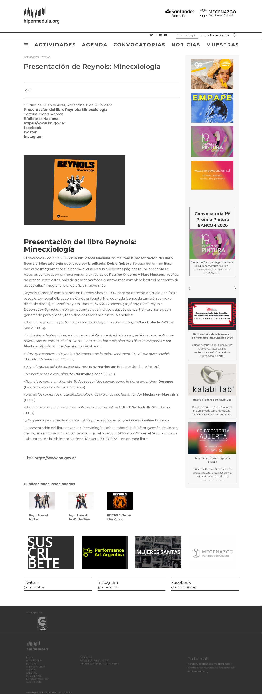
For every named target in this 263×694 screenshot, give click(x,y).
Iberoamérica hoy (37, 679)
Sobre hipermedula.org (95, 660)
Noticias (185, 45)
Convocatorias (139, 45)
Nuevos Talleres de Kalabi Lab (212, 399)
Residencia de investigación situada (212, 460)
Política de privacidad (50, 692)
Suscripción (33, 682)
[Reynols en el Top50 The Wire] (81, 500)
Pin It (28, 90)
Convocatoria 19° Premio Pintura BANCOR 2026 (189, 219)
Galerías (31, 672)
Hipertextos (33, 676)
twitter (30, 132)
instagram (33, 137)
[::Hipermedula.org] (45, 14)
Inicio (29, 657)
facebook (32, 128)
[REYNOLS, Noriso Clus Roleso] (120, 500)
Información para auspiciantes (99, 663)
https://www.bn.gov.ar (44, 123)
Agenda (95, 45)
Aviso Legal (32, 692)
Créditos (68, 692)
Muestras (222, 45)
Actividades (55, 45)
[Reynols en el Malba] (42, 500)
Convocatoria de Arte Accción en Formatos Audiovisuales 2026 (212, 336)
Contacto (86, 657)
